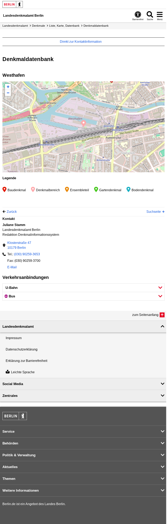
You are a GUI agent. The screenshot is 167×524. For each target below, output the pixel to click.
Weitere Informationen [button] (20, 490)
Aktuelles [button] (10, 467)
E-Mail (12, 267)
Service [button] (8, 431)
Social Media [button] (12, 384)
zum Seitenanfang (145, 315)
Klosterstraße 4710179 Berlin (19, 245)
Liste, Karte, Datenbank (64, 25)
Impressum (14, 338)
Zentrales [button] (10, 396)
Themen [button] (8, 479)
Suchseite (153, 211)
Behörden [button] (10, 443)
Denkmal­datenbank (96, 25)
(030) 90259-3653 (27, 254)
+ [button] (8, 86)
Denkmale (38, 25)
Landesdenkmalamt (15, 25)
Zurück (12, 211)
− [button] (8, 92)
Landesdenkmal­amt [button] (18, 327)
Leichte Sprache (23, 372)
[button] (83, 287)
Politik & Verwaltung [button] (18, 455)
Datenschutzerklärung (21, 349)
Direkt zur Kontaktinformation (81, 41)
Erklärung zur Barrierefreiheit (26, 360)
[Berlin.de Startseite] (12, 4)
